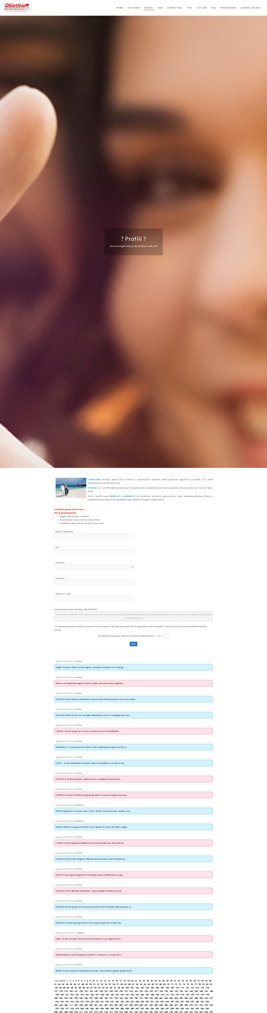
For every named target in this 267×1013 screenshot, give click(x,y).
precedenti (59, 980)
